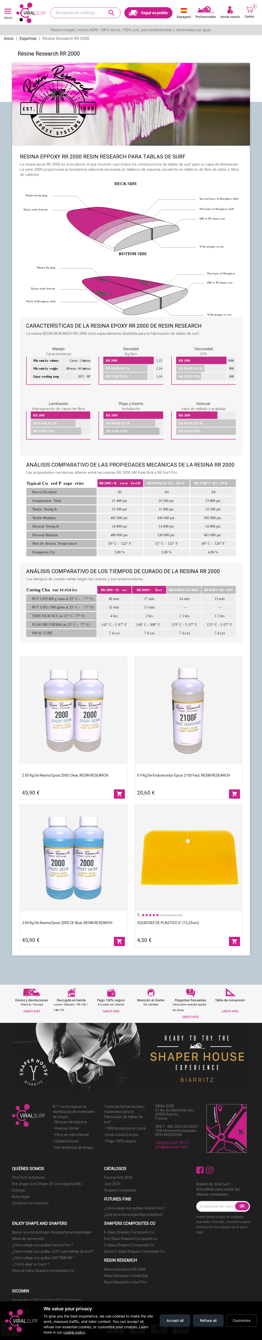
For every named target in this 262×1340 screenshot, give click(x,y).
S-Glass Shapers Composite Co (129, 1245)
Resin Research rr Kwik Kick (126, 1276)
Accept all (175, 1320)
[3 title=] (150, 915)
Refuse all (208, 1320)
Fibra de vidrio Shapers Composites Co (43, 1271)
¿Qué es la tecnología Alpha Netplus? (133, 1215)
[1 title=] (143, 915)
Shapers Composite (120, 1190)
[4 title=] (154, 915)
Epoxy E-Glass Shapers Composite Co (134, 1251)
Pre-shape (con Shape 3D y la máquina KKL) (47, 1184)
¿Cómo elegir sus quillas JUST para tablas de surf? (52, 1251)
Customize (241, 1320)
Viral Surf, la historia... (29, 1177)
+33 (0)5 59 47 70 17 (171, 1143)
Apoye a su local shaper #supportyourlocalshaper (52, 1232)
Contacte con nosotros (30, 1203)
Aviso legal (20, 1197)
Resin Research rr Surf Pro (125, 1282)
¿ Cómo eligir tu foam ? (30, 1264)
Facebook (200, 1170)
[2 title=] (146, 915)
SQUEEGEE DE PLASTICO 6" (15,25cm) (168, 923)
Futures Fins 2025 (118, 1177)
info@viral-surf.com (171, 1147)
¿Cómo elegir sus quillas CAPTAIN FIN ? (43, 1258)
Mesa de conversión (28, 1239)
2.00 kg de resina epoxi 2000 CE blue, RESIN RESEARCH (67, 923)
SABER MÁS (31, 1011)
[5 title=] (157, 915)
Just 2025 (112, 1184)
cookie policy (74, 1332)
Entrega (18, 1190)
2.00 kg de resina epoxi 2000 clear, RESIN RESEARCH (65, 775)
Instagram (209, 1170)
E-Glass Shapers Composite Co (129, 1232)
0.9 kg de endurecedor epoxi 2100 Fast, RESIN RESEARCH (183, 775)
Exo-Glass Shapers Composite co (130, 1239)
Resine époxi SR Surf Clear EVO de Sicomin (46, 1300)
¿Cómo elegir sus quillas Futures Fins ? (135, 1208)
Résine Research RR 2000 (125, 1269)
